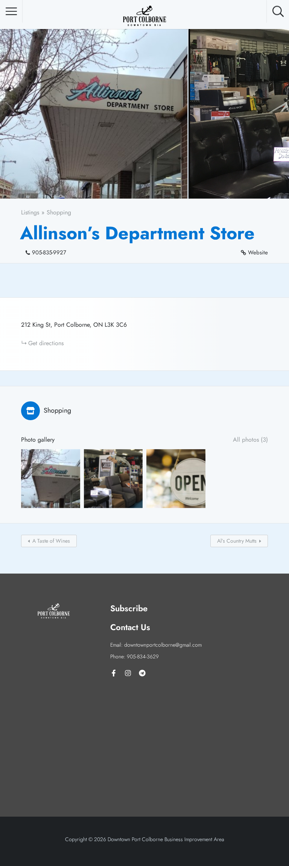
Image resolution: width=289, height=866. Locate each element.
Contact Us (130, 627)
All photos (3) (250, 439)
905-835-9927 (49, 252)
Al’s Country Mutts (237, 541)
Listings (30, 212)
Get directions (46, 343)
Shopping (59, 212)
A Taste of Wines (51, 541)
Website (258, 252)
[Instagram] (128, 673)
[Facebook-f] (113, 673)
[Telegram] (142, 673)
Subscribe (129, 608)
